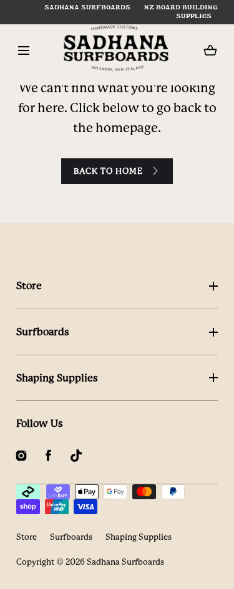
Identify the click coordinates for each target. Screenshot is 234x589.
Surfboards (42, 332)
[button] (24, 50)
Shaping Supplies (57, 378)
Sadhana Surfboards (125, 562)
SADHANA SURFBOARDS (87, 7)
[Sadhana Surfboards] (117, 50)
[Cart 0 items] (210, 50)
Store (29, 286)
